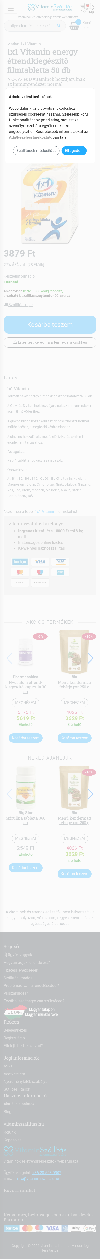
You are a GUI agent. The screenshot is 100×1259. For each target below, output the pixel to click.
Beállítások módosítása (36, 150)
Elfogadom (74, 150)
